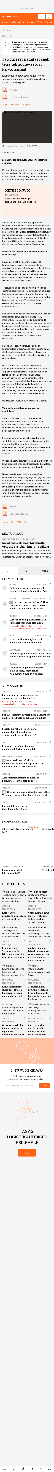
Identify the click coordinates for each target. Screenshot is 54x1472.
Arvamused (28, 22)
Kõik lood (16, 22)
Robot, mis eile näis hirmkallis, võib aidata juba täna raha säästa (25, 544)
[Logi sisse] (49, 1469)
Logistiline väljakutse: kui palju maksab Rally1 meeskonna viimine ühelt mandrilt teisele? (26, 670)
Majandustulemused (20, 598)
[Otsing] (32, 1469)
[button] (21, 1085)
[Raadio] (23, 1469)
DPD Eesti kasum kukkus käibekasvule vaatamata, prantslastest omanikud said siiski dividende (28, 605)
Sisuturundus (14, 539)
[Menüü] (4, 1469)
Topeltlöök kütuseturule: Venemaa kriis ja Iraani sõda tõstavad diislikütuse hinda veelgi (39, 992)
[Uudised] (14, 1469)
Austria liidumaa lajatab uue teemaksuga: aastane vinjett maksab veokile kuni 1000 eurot (39, 954)
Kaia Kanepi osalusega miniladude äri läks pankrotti (14, 915)
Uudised (13, 584)
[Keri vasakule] (7, 211)
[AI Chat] (41, 1469)
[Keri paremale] (46, 211)
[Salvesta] (50, 584)
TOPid (39, 22)
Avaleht (6, 22)
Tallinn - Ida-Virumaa (12, 866)
